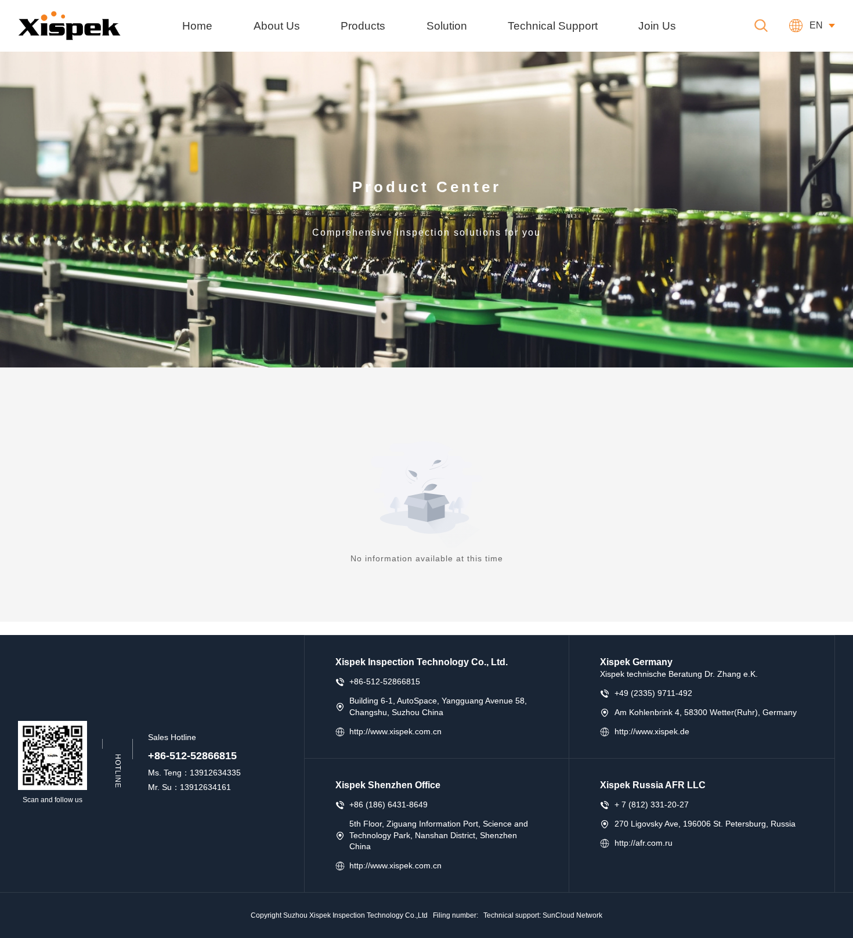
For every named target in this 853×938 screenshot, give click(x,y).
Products (363, 25)
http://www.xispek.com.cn (395, 731)
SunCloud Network (572, 915)
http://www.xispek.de (652, 731)
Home (197, 25)
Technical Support (553, 25)
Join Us (657, 25)
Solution (446, 25)
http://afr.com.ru (644, 842)
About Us (277, 25)
